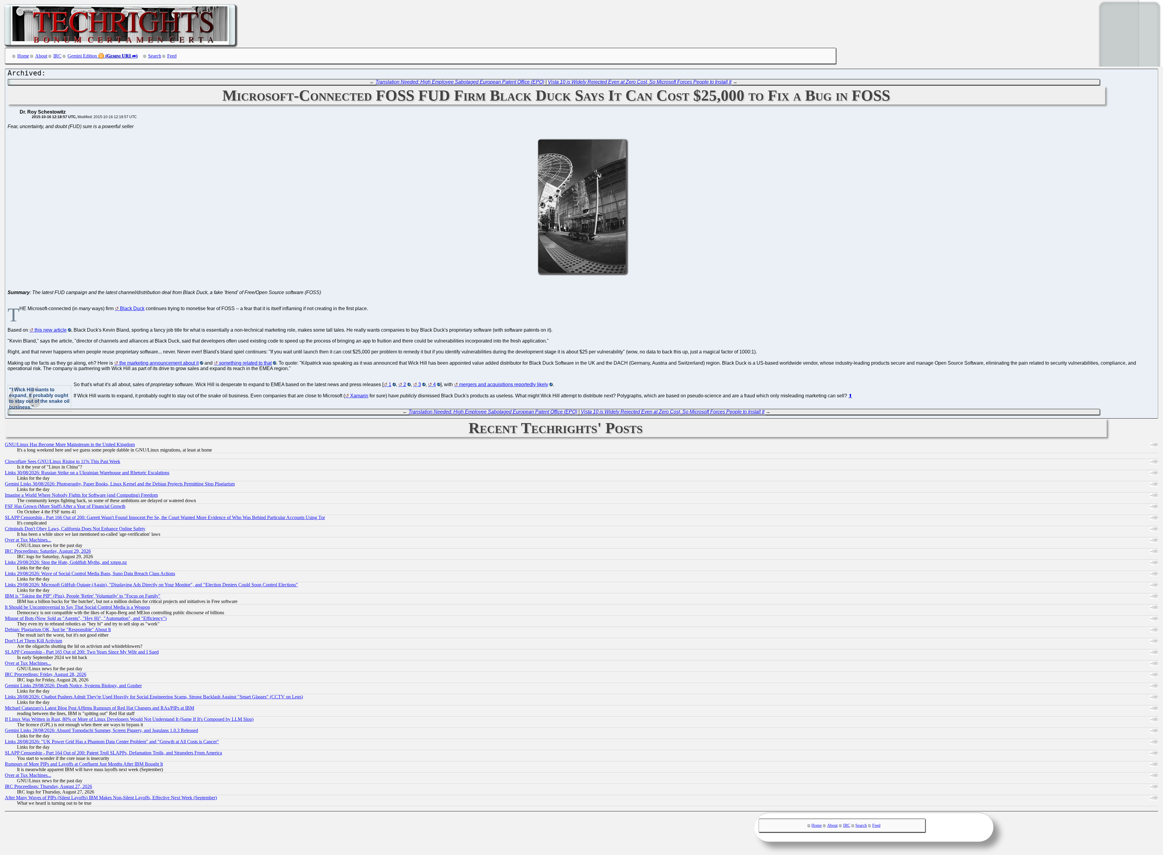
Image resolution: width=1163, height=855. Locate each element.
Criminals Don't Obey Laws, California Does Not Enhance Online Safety (75, 528)
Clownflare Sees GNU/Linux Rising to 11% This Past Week (62, 461)
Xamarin (359, 395)
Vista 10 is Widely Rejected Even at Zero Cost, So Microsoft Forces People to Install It (639, 82)
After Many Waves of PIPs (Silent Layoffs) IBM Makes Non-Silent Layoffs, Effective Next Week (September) (111, 797)
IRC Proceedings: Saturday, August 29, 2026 (48, 551)
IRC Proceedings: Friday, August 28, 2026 (45, 674)
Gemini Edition (82, 55)
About (41, 55)
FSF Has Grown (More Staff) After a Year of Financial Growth (65, 506)
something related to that (245, 363)
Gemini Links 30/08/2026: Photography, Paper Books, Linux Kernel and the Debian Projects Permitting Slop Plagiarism (120, 483)
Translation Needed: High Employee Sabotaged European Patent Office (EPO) (460, 82)
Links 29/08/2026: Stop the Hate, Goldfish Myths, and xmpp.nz (66, 562)
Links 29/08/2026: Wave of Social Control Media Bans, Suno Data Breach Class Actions (90, 573)
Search (154, 55)
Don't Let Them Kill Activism (33, 640)
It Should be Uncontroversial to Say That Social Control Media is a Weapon (77, 607)
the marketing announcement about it (159, 363)
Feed (172, 55)
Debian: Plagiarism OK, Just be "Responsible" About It (58, 629)
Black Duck (132, 308)
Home (23, 55)
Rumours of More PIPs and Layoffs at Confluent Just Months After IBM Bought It (84, 764)
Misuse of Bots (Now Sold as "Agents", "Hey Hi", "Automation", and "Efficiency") (86, 618)
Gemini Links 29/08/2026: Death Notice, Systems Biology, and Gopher (73, 685)
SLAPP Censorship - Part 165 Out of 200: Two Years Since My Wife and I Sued (82, 652)
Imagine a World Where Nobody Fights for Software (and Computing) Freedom (81, 495)
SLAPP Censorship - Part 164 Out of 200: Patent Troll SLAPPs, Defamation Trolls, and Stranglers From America (113, 752)
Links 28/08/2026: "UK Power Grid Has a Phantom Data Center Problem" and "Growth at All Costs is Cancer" (112, 741)
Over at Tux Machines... (28, 539)
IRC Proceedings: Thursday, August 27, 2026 (48, 786)
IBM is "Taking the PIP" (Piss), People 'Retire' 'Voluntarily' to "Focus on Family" (83, 595)
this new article (51, 330)
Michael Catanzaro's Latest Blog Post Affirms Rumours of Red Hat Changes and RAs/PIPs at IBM (99, 708)
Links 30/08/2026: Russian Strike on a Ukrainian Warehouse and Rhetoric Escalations (87, 472)
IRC (57, 55)
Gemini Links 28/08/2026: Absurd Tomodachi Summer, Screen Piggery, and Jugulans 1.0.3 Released (101, 730)
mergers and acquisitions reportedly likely (503, 384)
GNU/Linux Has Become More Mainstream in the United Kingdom (70, 444)
